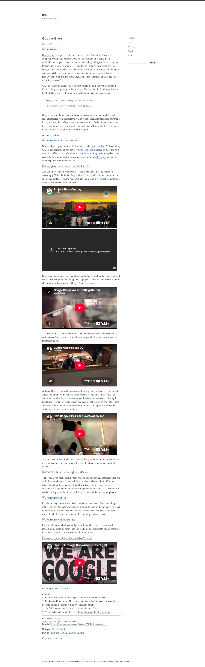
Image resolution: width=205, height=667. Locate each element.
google (55, 618)
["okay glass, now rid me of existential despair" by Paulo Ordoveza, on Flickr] (65, 166)
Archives (131, 46)
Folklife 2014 (58, 629)
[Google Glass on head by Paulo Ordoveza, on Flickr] (54, 497)
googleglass (52, 621)
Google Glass (48, 54)
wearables (72, 621)
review (60, 621)
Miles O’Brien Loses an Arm (70, 632)
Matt (89, 146)
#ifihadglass (49, 100)
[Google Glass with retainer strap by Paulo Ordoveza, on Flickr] (58, 519)
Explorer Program (50, 89)
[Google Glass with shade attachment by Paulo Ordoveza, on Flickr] (60, 140)
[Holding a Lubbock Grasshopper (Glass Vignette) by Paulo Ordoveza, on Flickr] (67, 538)
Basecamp (101, 156)
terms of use (63, 149)
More (130, 54)
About (130, 50)
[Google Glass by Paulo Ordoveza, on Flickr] (50, 49)
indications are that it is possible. (94, 611)
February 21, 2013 (82, 105)
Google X (108, 89)
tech (60, 618)
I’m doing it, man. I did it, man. (57, 588)
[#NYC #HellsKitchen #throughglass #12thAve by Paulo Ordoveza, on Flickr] (65, 472)
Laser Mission (80, 394)
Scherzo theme (104, 662)
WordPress (87, 662)
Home (130, 42)
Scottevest (53, 597)
